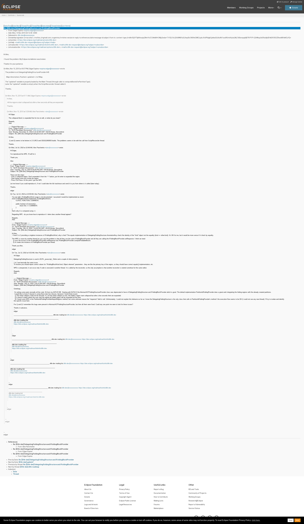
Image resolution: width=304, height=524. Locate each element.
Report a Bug (159, 489)
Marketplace (158, 508)
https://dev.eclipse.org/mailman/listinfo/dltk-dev (38, 45)
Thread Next (36, 26)
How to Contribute (161, 497)
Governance (88, 501)
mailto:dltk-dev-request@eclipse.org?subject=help (35, 42)
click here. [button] (256, 520)
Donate (295, 8)
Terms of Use (124, 493)
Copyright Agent (125, 497)
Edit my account (283, 2)
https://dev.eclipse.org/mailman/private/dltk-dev (36, 40)
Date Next (16, 26)
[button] (279, 7)
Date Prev (8, 26)
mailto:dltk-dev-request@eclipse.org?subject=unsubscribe (84, 47)
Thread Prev (25, 26)
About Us (87, 489)
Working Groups (246, 7)
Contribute (11, 15)
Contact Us (88, 493)
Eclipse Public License (127, 501)
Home (3, 15)
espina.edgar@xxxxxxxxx (33, 30)
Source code (20, 15)
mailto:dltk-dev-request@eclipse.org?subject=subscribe (81, 45)
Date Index (46, 26)
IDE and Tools (194, 489)
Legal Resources (125, 504)
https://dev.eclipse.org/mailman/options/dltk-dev (41, 47)
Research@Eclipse (196, 501)
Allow (297, 520)
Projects (261, 7)
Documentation (160, 493)
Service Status (194, 508)
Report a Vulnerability (197, 504)
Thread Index (56, 26)
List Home (66, 26)
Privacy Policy (124, 489)
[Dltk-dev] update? (26, 462)
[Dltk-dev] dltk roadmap (29, 467)
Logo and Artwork (91, 504)
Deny (290, 520)
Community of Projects (197, 493)
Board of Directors (91, 508)
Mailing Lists (158, 501)
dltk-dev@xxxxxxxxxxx (26, 35)
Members (231, 7)
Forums (157, 504)
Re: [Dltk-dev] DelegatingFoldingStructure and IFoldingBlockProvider (40, 444)
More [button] (270, 7)
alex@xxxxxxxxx (52, 111)
